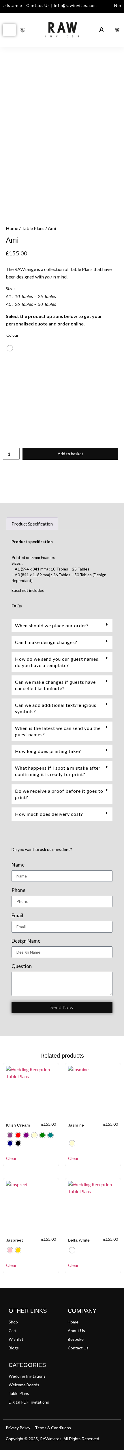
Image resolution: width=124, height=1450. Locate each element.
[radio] (10, 348)
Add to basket (70, 453)
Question (22, 966)
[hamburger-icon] (9, 30)
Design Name (26, 941)
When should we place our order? (52, 625)
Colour (12, 335)
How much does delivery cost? (49, 814)
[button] (62, 625)
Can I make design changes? (46, 642)
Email (17, 915)
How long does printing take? (48, 751)
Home (12, 228)
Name (18, 865)
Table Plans (33, 228)
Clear (11, 1158)
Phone (18, 890)
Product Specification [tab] (32, 523)
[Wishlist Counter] (86, 30)
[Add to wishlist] (14, 73)
